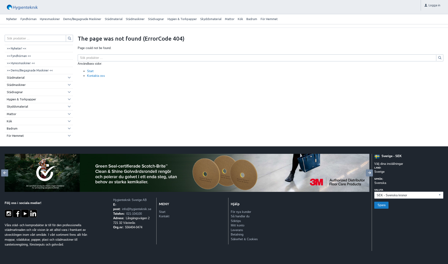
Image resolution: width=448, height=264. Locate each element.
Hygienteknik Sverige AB (130, 200)
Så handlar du (240, 216)
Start (90, 71)
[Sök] (439, 57)
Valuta (378, 190)
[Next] (369, 172)
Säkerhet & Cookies (244, 239)
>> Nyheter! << (16, 48)
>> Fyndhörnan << (19, 55)
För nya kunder (241, 212)
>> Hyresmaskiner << (21, 63)
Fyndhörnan (29, 19)
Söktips (236, 221)
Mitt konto (237, 225)
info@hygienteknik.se (136, 209)
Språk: (378, 179)
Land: (377, 167)
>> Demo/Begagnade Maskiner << (30, 70)
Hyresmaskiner (50, 19)
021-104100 (134, 213)
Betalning (237, 234)
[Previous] (4, 172)
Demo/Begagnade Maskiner (82, 19)
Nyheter (11, 19)
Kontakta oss (96, 75)
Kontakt (164, 216)
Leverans (237, 230)
